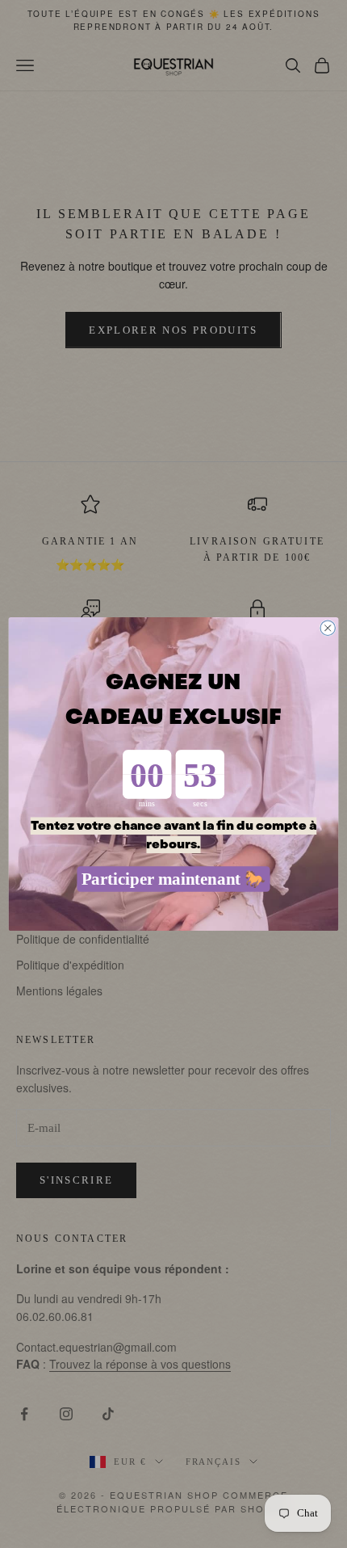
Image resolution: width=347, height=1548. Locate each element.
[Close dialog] (327, 627)
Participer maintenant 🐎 (174, 879)
